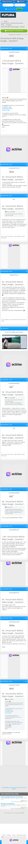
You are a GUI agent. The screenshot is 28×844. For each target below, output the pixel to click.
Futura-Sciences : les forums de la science (12, 23)
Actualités (8, 25)
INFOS (2, 25)
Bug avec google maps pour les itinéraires (12, 797)
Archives (9, 835)
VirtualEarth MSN (7, 108)
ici (25, 644)
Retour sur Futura (7, 1)
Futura (4, 835)
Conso (13, 835)
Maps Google (6, 110)
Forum (5, 21)
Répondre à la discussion (14, 31)
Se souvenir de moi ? (11, 9)
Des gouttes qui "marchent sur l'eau (11, 787)
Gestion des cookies (21, 835)
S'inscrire (20, 1)
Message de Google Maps (7, 803)
